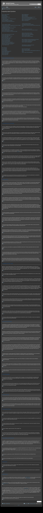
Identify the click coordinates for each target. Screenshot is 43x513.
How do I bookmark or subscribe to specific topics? (29, 40)
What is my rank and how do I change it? (7, 30)
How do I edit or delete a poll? (6, 38)
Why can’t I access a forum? (6, 39)
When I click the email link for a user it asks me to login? (9, 31)
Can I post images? (4, 50)
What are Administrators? (25, 14)
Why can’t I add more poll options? (6, 37)
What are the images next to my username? (8, 28)
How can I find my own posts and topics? (27, 36)
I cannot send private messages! (26, 23)
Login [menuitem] (40, 7)
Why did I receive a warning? (6, 41)
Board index (8, 503)
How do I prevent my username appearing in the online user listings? (11, 25)
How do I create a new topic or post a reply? (8, 34)
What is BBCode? (4, 47)
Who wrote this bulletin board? (26, 48)
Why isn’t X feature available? (26, 49)
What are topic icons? (5, 54)
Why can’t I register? (5, 16)
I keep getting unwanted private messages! (28, 24)
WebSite (4, 503)
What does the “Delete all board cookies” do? (8, 21)
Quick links (4, 7)
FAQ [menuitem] (8, 7)
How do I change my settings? (6, 24)
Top (3, 64)
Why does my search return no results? (27, 33)
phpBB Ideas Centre (5, 483)
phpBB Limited (27, 477)
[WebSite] (4, 4)
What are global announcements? (6, 51)
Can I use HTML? (4, 48)
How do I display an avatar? (6, 29)
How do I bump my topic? (5, 44)
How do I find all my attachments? (26, 45)
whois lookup (26, 488)
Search (38, 4)
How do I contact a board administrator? (27, 52)
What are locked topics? (5, 53)
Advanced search (40, 4)
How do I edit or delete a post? (6, 35)
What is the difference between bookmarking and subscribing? (30, 39)
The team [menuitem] (26, 503)
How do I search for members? (26, 35)
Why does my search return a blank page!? (28, 34)
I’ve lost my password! (5, 19)
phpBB (18, 151)
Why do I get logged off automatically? (7, 20)
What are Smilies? (4, 49)
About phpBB (28, 478)
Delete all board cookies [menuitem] (32, 503)
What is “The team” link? (25, 20)
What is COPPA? (4, 15)
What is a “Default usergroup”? (26, 19)
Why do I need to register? (5, 14)
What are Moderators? (25, 15)
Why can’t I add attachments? (6, 40)
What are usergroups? (25, 16)
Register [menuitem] (37, 7)
